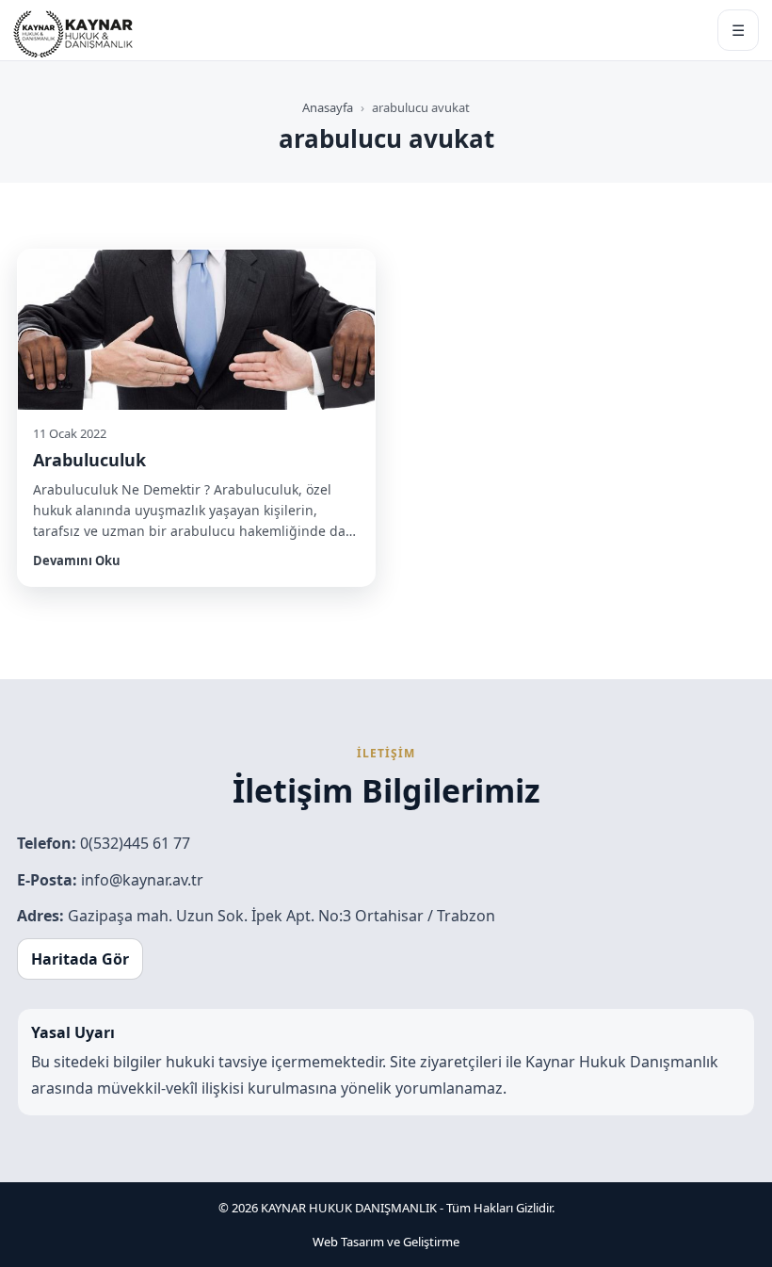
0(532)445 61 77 (135, 843)
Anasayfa (327, 107)
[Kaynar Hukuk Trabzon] (73, 30)
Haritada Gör (80, 959)
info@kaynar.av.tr (142, 879)
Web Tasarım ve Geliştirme (386, 1241)
